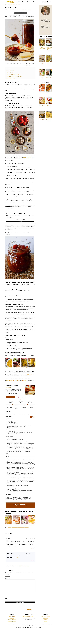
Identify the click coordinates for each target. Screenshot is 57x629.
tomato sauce (18, 158)
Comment (7, 578)
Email (6, 598)
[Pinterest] (47, 2)
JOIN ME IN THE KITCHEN (27, 616)
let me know (24, 505)
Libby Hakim (8, 387)
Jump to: (9, 68)
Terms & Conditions (12, 619)
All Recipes (45, 618)
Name (6, 594)
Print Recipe (24, 12)
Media (45, 621)
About (19, 1)
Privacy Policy (12, 616)
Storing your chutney (11, 78)
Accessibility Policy (12, 621)
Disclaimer (12, 618)
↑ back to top (29, 609)
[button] (6, 393)
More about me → (46, 31)
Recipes (24, 1)
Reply (32, 548)
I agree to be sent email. (21, 219)
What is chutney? (10, 70)
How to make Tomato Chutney (13, 74)
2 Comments (29, 9)
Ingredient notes (10, 72)
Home (6, 4)
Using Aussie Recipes (45, 616)
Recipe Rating (8, 574)
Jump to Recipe (17, 12)
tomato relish (26, 158)
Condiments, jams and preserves (16, 4)
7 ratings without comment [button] (23, 565)
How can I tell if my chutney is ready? (14, 76)
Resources (29, 1)
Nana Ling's (29, 374)
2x (32, 416)
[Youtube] (45, 2)
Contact (35, 1)
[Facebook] (43, 2)
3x (34, 416)
